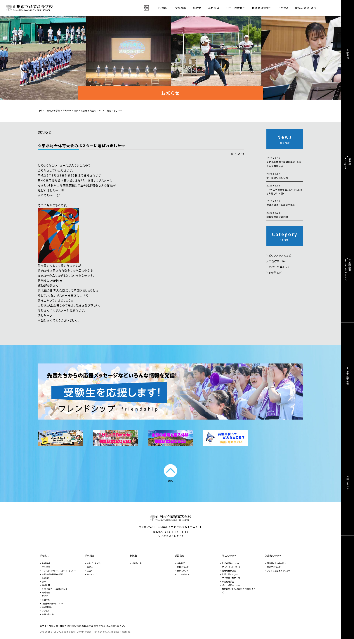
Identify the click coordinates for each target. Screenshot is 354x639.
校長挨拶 (46, 566)
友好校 (45, 596)
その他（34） (275, 272)
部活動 (197, 8)
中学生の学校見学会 (231, 577)
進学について (182, 570)
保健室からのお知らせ (277, 563)
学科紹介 (89, 555)
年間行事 (46, 599)
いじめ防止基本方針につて (278, 570)
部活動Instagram (347, 163)
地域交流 (46, 592)
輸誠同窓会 (47, 607)
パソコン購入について (231, 585)
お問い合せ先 (48, 614)
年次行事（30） (277, 261)
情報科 (90, 566)
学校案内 (44, 555)
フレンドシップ (183, 574)
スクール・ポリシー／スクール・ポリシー (59, 570)
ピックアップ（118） (280, 255)
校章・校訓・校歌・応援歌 (52, 574)
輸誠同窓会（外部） (306, 8)
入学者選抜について (231, 563)
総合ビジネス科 (93, 563)
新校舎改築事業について (52, 603)
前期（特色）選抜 (229, 570)
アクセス (283, 8)
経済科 (90, 570)
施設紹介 (46, 577)
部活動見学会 (228, 581)
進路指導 (179, 555)
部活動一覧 (137, 563)
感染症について (273, 566)
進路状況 (181, 563)
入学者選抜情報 (347, 376)
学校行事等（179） (279, 267)
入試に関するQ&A (230, 574)
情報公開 (46, 585)
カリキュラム (92, 574)
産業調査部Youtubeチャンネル (347, 270)
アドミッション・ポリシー (232, 566)
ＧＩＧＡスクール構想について (54, 588)
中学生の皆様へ (228, 555)
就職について (182, 566)
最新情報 (46, 563)
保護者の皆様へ (273, 555)
